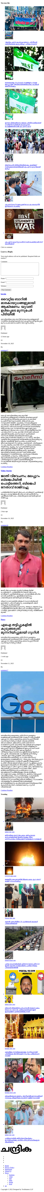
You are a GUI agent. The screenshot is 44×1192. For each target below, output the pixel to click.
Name (3, 278)
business (11, 1175)
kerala (11, 1182)
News (7, 1173)
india (10, 1180)
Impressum (8, 1169)
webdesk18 (4, 525)
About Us (8, 1171)
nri (6, 1186)
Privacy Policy (9, 1167)
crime (11, 1177)
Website (3, 286)
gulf (10, 1178)
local (10, 1184)
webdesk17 (4, 350)
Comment (4, 261)
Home (7, 1166)
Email (3, 282)
